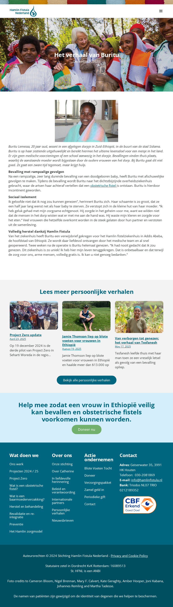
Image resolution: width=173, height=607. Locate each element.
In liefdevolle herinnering (61, 480)
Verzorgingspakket (97, 482)
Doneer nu (86, 429)
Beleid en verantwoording (63, 490)
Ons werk (16, 464)
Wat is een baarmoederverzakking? (26, 497)
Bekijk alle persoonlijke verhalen (86, 380)
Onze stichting (62, 464)
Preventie (16, 524)
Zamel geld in (94, 489)
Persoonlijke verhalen (61, 511)
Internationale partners (62, 501)
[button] (161, 11)
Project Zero (18, 478)
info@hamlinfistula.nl (146, 480)
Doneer (89, 475)
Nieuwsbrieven (63, 520)
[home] (23, 11)
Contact (89, 504)
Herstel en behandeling (26, 506)
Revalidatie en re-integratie (22, 515)
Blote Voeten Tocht (98, 468)
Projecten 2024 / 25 (23, 471)
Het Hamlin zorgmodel (25, 531)
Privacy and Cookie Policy (129, 556)
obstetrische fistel (103, 185)
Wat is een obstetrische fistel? (26, 487)
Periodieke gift (94, 496)
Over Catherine (63, 471)
